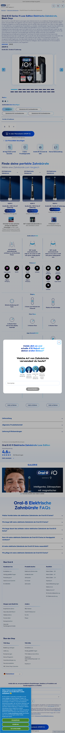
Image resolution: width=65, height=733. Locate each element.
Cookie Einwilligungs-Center (15, 713)
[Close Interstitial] (59, 342)
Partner (8, 698)
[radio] (22, 372)
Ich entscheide (16, 728)
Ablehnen (15, 724)
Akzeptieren (16, 720)
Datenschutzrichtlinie (7, 710)
